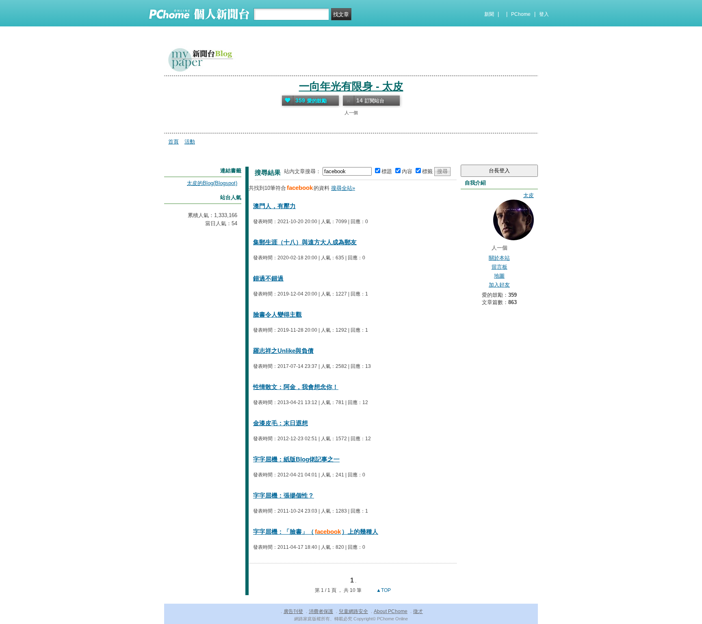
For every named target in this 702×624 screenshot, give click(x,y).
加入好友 (499, 285)
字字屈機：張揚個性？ (283, 495)
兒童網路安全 (353, 611)
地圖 (499, 276)
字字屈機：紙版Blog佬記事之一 (296, 459)
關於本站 (499, 258)
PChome (521, 14)
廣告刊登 (293, 611)
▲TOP (383, 590)
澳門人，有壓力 (274, 205)
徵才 (418, 611)
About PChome (390, 611)
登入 (544, 14)
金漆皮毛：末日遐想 (280, 423)
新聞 (489, 14)
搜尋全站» (343, 188)
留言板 (499, 267)
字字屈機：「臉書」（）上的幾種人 (315, 531)
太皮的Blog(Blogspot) (212, 183)
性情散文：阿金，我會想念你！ (295, 386)
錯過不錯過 (268, 278)
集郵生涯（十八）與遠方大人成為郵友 (305, 242)
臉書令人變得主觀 (277, 314)
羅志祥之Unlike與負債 (283, 350)
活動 (189, 142)
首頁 (173, 142)
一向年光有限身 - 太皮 (351, 86)
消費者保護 (321, 611)
